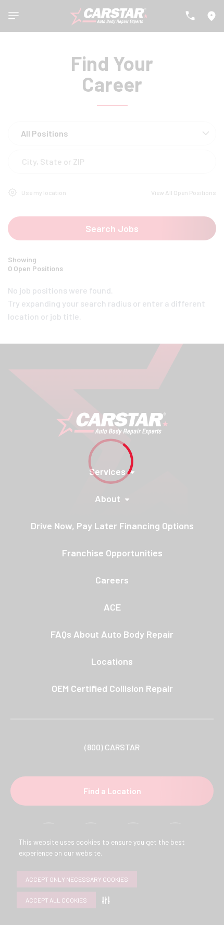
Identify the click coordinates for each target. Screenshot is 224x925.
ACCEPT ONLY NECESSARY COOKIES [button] (77, 879)
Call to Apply (174, 298)
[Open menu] (13, 15)
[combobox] (22, 161)
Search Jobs (112, 228)
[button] (108, 900)
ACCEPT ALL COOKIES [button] (56, 900)
